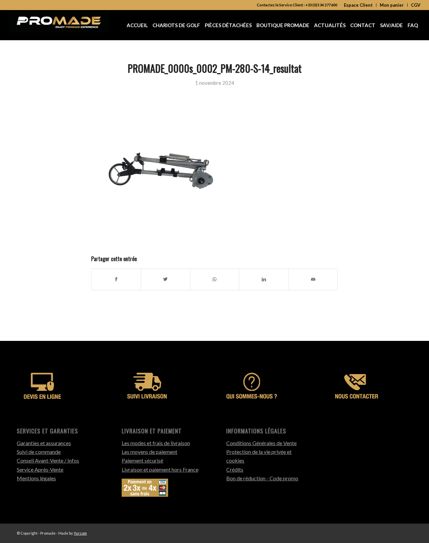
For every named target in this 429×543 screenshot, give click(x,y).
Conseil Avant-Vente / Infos (48, 460)
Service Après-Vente (40, 469)
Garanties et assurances (44, 443)
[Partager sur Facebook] (116, 279)
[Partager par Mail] (313, 279)
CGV (415, 5)
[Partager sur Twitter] (165, 279)
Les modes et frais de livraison (156, 443)
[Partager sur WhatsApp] (214, 279)
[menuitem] (358, 5)
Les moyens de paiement (149, 451)
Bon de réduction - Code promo (262, 478)
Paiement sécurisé (142, 460)
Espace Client (358, 5)
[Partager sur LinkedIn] (263, 279)
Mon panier (392, 5)
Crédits (234, 469)
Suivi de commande (39, 451)
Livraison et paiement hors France (160, 469)
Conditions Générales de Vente (261, 443)
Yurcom (80, 533)
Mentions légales (36, 478)
